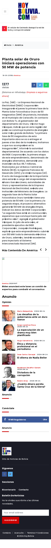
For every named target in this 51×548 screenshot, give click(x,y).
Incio (8, 45)
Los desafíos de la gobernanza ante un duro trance (32, 317)
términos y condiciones (38, 533)
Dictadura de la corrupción (26, 373)
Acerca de (19, 533)
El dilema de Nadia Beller (32, 357)
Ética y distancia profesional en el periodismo (27, 346)
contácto (7, 533)
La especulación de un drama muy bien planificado (30, 332)
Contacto (24, 489)
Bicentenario (9, 489)
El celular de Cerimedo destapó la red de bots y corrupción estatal (26, 29)
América (19, 45)
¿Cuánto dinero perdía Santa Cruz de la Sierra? (31, 385)
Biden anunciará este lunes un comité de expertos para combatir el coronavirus (24, 288)
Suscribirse (10, 520)
